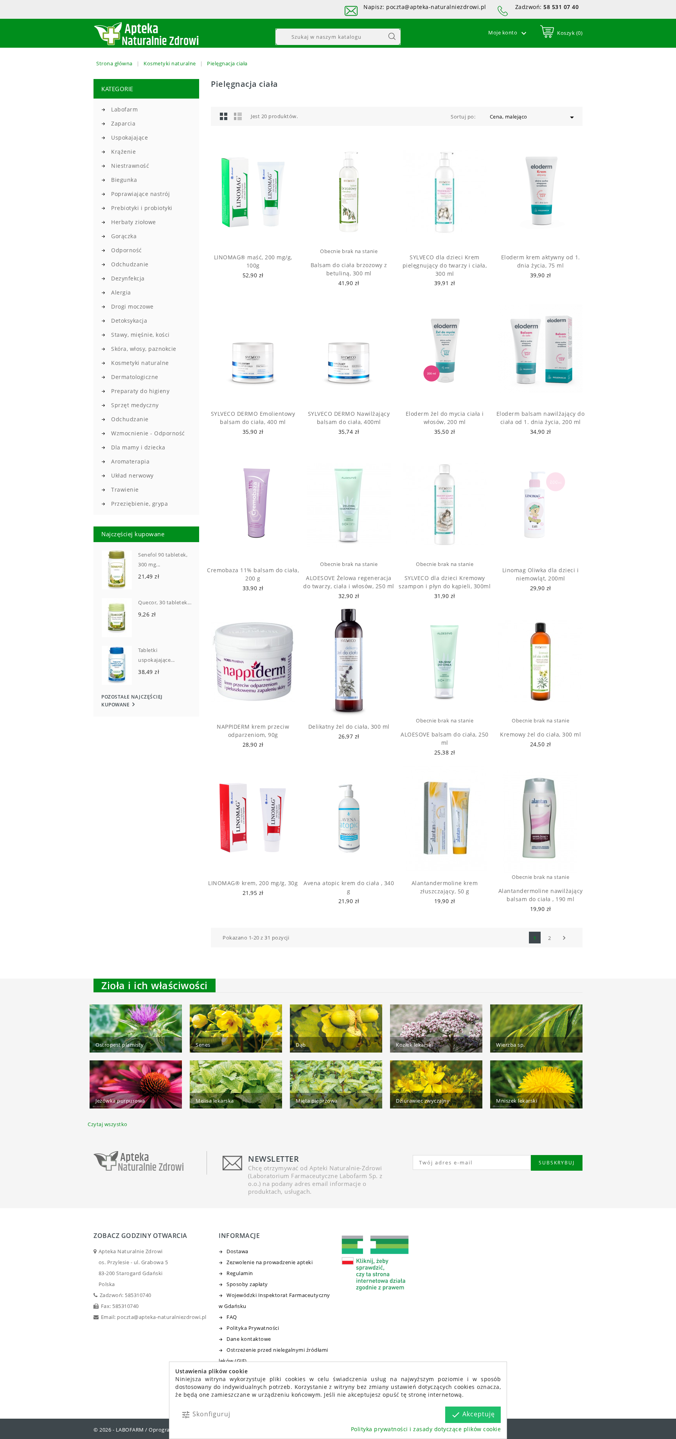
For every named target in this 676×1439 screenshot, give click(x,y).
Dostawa (237, 1251)
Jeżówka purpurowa (120, 1100)
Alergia (121, 292)
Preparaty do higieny (140, 391)
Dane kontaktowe (249, 1338)
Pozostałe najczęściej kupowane (132, 700)
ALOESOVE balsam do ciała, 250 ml (445, 738)
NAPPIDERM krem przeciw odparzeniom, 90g (253, 730)
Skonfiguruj (205, 1414)
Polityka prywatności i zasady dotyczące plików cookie (426, 1429)
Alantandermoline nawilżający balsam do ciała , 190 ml (540, 895)
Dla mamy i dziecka (138, 447)
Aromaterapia (130, 461)
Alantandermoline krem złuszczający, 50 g (445, 887)
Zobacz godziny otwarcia (140, 1235)
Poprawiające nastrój (140, 194)
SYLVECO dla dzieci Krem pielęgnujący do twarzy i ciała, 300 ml (445, 265)
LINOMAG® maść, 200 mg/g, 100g (253, 261)
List (238, 116)
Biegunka (124, 179)
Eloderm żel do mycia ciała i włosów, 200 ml (445, 418)
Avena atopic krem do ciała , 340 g (349, 887)
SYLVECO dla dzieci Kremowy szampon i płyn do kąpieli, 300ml (445, 582)
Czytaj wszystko (108, 1124)
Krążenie (123, 151)
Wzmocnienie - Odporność (148, 433)
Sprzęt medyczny (135, 405)
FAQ (232, 1316)
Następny (564, 938)
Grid (224, 116)
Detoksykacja (129, 320)
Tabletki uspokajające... (156, 655)
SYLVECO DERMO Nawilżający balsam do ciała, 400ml (349, 418)
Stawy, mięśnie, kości (140, 334)
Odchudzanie (130, 264)
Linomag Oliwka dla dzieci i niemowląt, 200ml (540, 574)
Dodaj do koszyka (245, 236)
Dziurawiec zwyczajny (422, 1100)
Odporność (126, 250)
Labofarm (124, 109)
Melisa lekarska (215, 1100)
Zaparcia (123, 123)
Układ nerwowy (132, 475)
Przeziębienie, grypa (139, 503)
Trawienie (125, 489)
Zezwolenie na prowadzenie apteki (270, 1262)
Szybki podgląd (260, 236)
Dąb (301, 1044)
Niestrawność (130, 165)
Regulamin (240, 1273)
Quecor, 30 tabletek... (164, 602)
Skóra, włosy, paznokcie (143, 348)
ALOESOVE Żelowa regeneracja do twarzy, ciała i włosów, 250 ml (348, 582)
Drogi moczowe (132, 306)
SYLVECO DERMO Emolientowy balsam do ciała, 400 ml (253, 418)
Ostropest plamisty (119, 1044)
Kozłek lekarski (414, 1044)
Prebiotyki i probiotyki (142, 208)
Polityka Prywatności (253, 1327)
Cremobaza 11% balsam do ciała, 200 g (253, 574)
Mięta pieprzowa (317, 1100)
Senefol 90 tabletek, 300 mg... (162, 559)
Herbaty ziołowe (133, 222)
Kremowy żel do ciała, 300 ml (540, 734)
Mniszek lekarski (516, 1100)
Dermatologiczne (134, 377)
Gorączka (124, 236)
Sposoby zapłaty (247, 1284)
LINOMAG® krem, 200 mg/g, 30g (253, 883)
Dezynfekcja (128, 278)
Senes (203, 1044)
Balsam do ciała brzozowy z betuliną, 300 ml (349, 269)
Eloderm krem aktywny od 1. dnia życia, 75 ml (540, 261)
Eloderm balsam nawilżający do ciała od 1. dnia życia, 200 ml (540, 418)
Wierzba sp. (510, 1044)
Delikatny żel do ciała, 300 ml (349, 726)
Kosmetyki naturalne (140, 362)
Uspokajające (129, 137)
